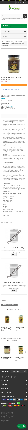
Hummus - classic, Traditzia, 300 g (14, 248)
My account (4, 388)
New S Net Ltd (24, 421)
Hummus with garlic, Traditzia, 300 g (14, 282)
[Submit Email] (25, 371)
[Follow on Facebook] (2, 376)
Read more (3, 98)
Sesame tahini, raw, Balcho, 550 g (19, 358)
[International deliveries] (14, 0)
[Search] (25, 16)
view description (10, 106)
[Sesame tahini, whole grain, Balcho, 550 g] (7, 319)
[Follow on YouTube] (11, 376)
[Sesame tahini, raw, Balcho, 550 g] (21, 319)
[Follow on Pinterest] (14, 376)
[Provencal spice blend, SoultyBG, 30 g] (7, 350)
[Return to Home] (2, 42)
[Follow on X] (9, 376)
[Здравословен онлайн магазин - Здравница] (14, 7)
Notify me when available (11, 89)
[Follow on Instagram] (5, 376)
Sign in (24, 2)
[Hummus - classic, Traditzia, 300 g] (14, 236)
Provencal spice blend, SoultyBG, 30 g (6, 358)
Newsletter (5, 371)
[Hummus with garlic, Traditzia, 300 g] (14, 270)
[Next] (25, 321)
